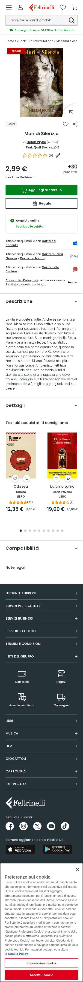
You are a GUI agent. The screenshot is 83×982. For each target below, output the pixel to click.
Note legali (16, 567)
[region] (41, 922)
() (51, 155)
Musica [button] (12, 733)
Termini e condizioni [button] (23, 643)
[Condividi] (75, 124)
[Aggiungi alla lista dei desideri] (65, 124)
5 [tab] (39, 531)
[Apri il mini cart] (74, 7)
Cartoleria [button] (16, 771)
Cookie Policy (18, 953)
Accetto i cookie (41, 975)
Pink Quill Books (39, 147)
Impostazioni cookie (41, 963)
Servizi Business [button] (19, 618)
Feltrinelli (27, 177)
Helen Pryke (36, 142)
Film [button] (9, 746)
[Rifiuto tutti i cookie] (77, 869)
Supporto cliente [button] (21, 631)
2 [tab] (25, 531)
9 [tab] (58, 531)
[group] (41, 30)
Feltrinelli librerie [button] (21, 593)
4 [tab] (35, 531)
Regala (45, 203)
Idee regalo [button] (16, 784)
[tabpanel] (41, 82)
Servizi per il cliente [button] (23, 605)
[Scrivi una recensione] (58, 155)
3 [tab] (30, 531)
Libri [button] (9, 720)
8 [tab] (53, 531)
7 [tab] (48, 531)
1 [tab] (41, 113)
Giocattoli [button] (16, 758)
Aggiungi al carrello (45, 190)
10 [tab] (62, 531)
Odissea (21, 486)
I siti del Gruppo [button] (20, 656)
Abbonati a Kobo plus (22, 280)
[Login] (20, 7)
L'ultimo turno (62, 486)
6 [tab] (44, 531)
